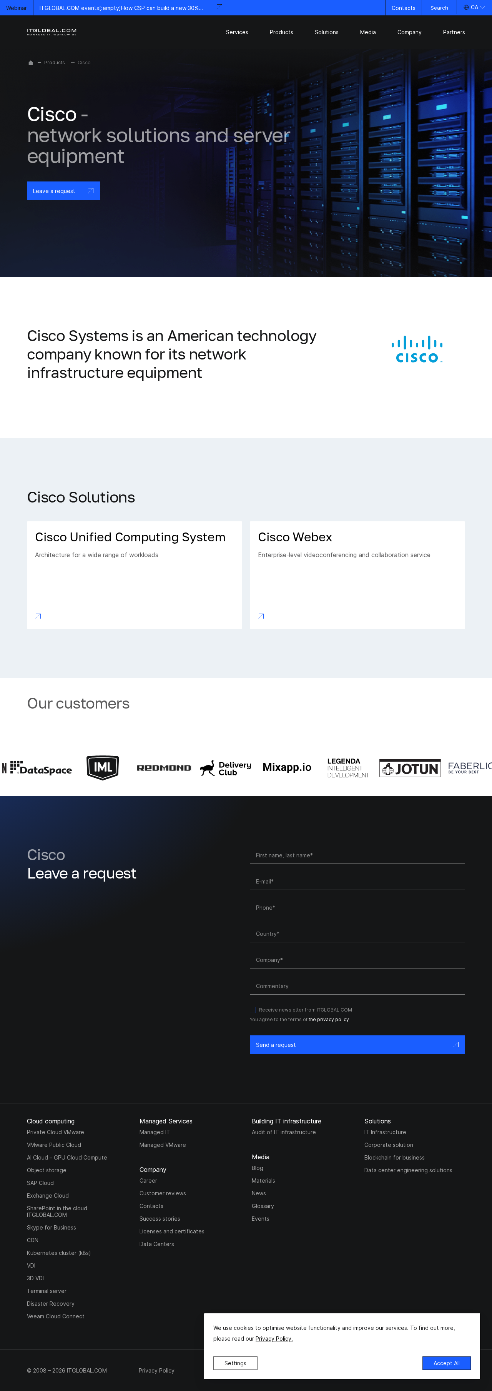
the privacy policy (329, 1019)
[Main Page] (30, 62)
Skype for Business (51, 1227)
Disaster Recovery (51, 1303)
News (259, 1193)
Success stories (160, 1218)
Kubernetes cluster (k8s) (59, 1253)
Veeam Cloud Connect (56, 1316)
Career (148, 1180)
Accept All (447, 1363)
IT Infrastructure (385, 1132)
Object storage (46, 1170)
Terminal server (46, 1291)
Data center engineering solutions (408, 1170)
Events (260, 1218)
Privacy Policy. (274, 1338)
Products (54, 62)
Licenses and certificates (172, 1231)
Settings (235, 1363)
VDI (31, 1265)
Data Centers (157, 1244)
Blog (257, 1168)
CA (474, 7)
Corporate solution (388, 1144)
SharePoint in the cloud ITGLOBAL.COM (57, 1211)
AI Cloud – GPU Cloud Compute (67, 1157)
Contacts (404, 8)
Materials (263, 1180)
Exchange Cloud (48, 1195)
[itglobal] (52, 32)
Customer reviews (163, 1193)
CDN (32, 1240)
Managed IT (155, 1132)
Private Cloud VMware (55, 1132)
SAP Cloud (40, 1183)
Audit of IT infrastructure (284, 1132)
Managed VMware (163, 1144)
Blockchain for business (394, 1157)
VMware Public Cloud (54, 1144)
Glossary (263, 1206)
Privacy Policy (157, 1370)
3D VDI (35, 1278)
